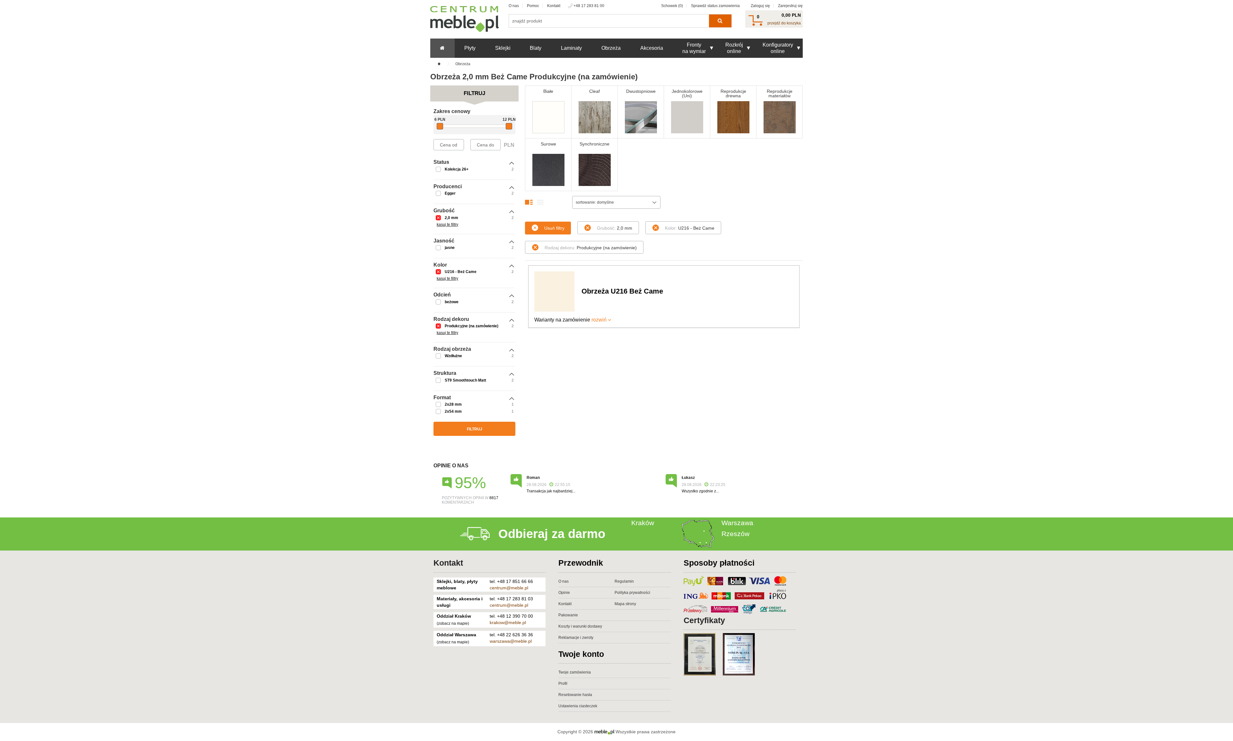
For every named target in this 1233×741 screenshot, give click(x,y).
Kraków (642, 522)
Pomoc (533, 6)
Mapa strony (625, 604)
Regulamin (624, 581)
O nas (514, 6)
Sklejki (503, 48)
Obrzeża (611, 48)
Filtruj (474, 429)
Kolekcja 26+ (456, 169)
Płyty (470, 48)
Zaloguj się (760, 6)
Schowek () (672, 6)
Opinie (564, 592)
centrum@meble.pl (509, 587)
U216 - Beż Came (461, 271)
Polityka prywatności (632, 592)
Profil (562, 683)
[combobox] (616, 202)
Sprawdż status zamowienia (715, 6)
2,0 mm (451, 218)
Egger (450, 193)
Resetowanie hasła (575, 694)
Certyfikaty (704, 620)
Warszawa (737, 522)
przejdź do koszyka (784, 23)
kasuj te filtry (447, 224)
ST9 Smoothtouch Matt (465, 380)
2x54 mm (453, 411)
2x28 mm (453, 404)
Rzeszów (735, 533)
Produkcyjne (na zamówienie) (471, 326)
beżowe (452, 302)
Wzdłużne (453, 356)
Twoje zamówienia (574, 672)
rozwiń (599, 319)
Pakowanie (568, 615)
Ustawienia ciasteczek (577, 706)
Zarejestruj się (790, 6)
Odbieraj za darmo (551, 534)
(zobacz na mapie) (453, 623)
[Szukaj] (720, 20)
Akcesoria (651, 48)
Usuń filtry (554, 228)
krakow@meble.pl (508, 622)
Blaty (535, 48)
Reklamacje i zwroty (575, 637)
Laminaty (571, 48)
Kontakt (553, 6)
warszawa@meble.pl (511, 641)
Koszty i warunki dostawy (580, 626)
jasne (450, 247)
